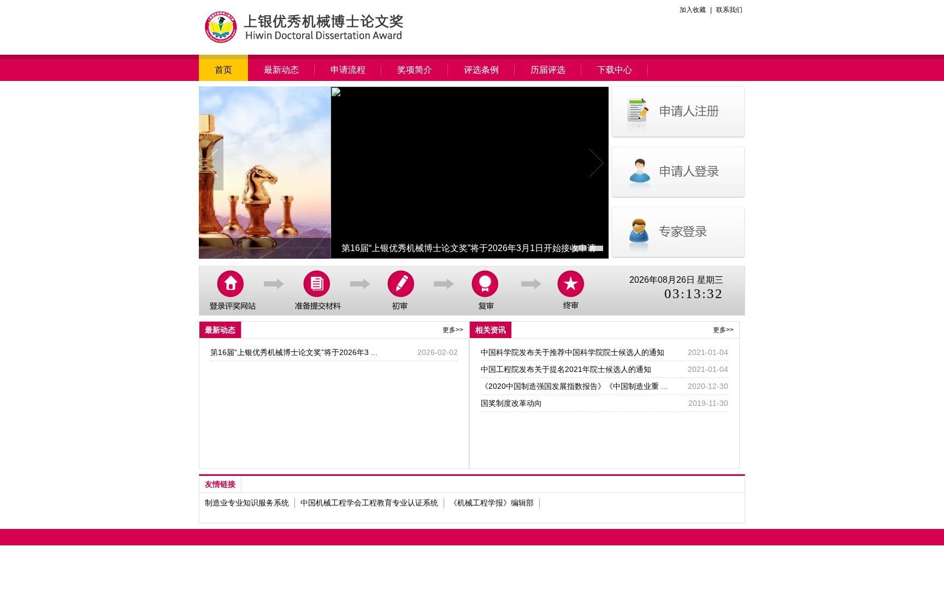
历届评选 (548, 69)
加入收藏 (693, 10)
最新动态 (281, 69)
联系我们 (729, 10)
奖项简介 (414, 69)
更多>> (452, 330)
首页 (223, 69)
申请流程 (348, 69)
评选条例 (481, 69)
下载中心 (614, 69)
